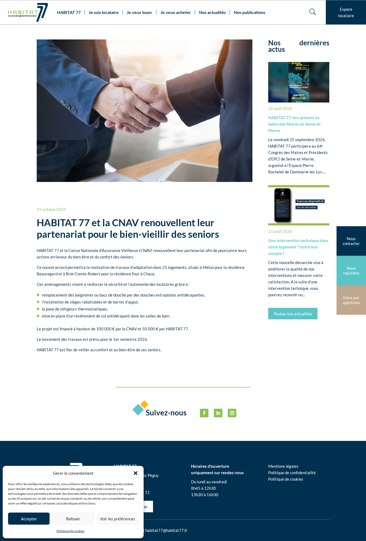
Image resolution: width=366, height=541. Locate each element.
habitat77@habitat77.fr (166, 530)
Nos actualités (212, 12)
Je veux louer (139, 12)
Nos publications (249, 12)
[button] (135, 473)
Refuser (73, 518)
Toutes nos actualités (293, 313)
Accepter (29, 518)
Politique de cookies (70, 531)
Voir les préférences (117, 518)
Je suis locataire (104, 12)
